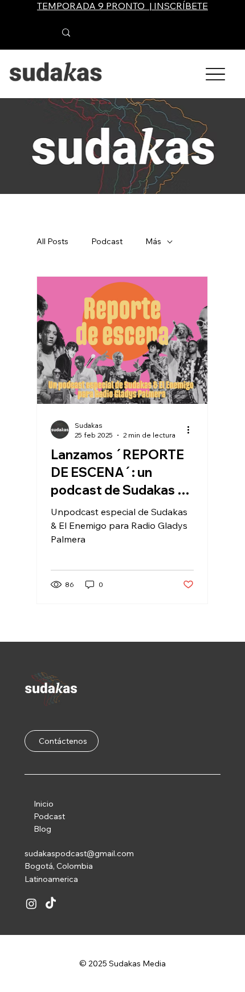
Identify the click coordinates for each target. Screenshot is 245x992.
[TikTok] (51, 903)
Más (153, 241)
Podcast (49, 816)
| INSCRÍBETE (177, 5)
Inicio (44, 804)
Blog (42, 829)
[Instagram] (31, 903)
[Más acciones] (192, 429)
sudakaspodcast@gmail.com (79, 853)
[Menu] (216, 74)
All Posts (52, 241)
